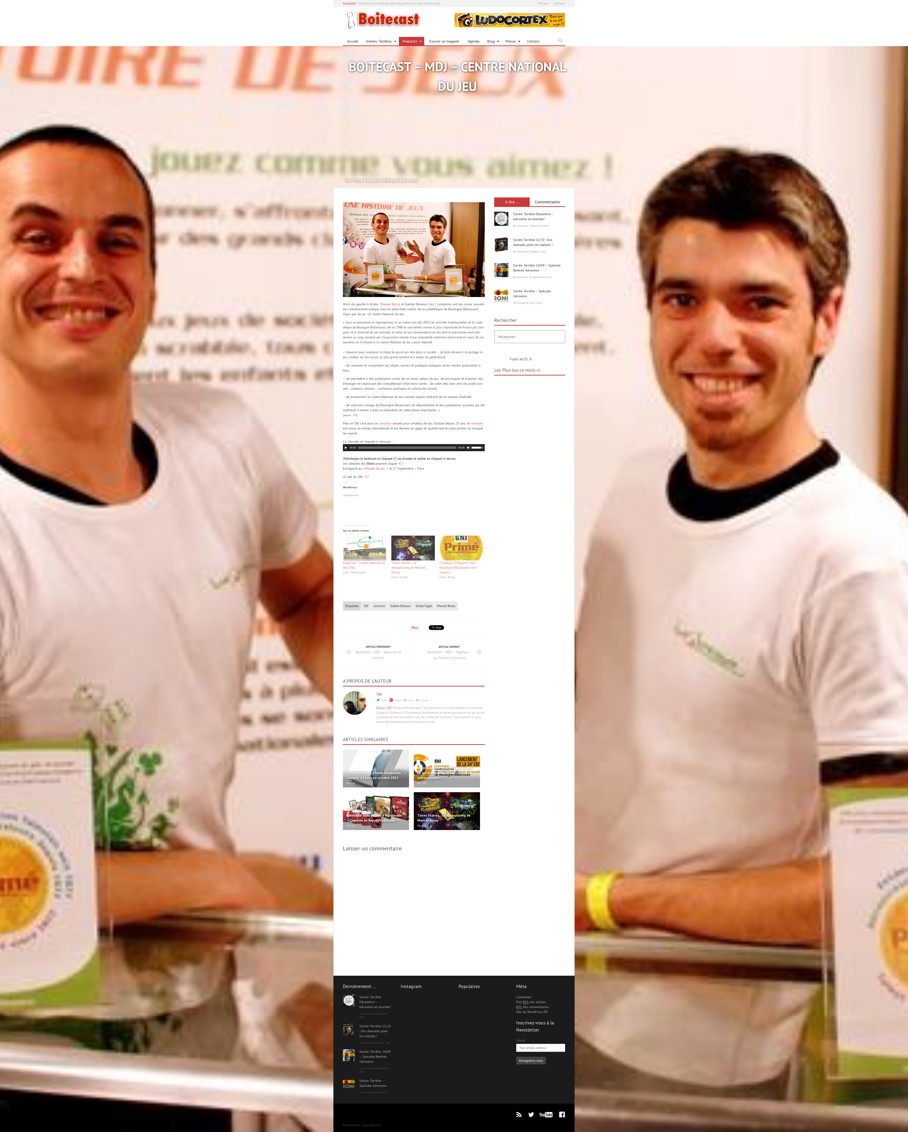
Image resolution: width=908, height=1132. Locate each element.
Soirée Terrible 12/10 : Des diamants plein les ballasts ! (375, 1031)
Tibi (379, 694)
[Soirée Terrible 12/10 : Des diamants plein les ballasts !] (501, 244)
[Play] (346, 448)
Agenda (473, 41)
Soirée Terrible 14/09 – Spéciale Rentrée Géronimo (375, 1056)
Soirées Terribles (377, 42)
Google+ (398, 700)
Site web (424, 700)
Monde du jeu (375, 468)
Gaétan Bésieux (400, 606)
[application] (414, 447)
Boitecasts (409, 180)
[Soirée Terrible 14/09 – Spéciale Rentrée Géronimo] (501, 270)
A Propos (543, 3)
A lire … (512, 202)
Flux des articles (531, 1002)
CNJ (354, 415)
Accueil (352, 41)
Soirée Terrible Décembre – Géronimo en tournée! (375, 1002)
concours (386, 423)
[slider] (478, 447)
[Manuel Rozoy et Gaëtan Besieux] (414, 249)
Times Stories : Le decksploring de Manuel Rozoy (408, 567)
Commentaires (547, 202)
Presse (509, 42)
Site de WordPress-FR (531, 1012)
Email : (521, 1040)
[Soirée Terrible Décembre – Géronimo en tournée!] (501, 219)
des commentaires (532, 1007)
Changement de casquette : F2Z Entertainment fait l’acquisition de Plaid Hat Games (413, 3)
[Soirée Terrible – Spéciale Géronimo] (501, 296)
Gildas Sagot (424, 606)
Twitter (384, 700)
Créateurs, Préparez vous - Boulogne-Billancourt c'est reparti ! (458, 567)
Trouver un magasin (443, 41)
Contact (533, 41)
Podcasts (408, 42)
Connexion (523, 997)
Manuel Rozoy (390, 304)
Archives (559, 3)
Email (411, 700)
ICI (395, 458)
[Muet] (468, 448)
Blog (489, 42)
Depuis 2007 (384, 708)
